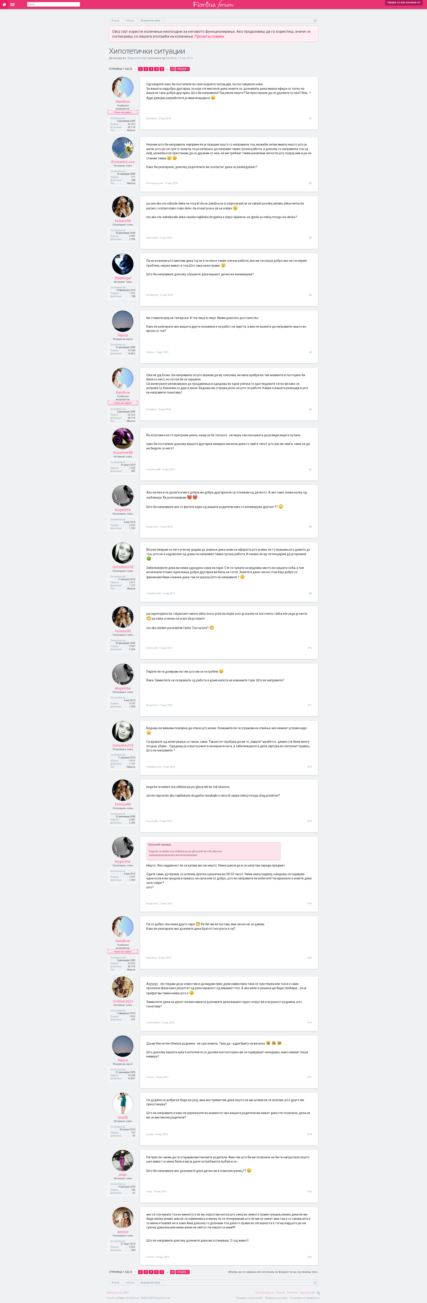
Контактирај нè (265, 1292)
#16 (310, 1022)
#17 (310, 1077)
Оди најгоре (307, 1292)
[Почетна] (4, 4)
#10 (310, 648)
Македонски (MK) (118, 1292)
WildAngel (123, 278)
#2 (310, 183)
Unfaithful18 (123, 567)
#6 (310, 409)
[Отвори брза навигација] (315, 20)
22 (172, 68)
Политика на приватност (305, 1298)
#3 (310, 237)
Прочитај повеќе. (210, 36)
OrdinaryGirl (123, 1001)
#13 (310, 821)
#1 (310, 118)
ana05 (123, 1117)
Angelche (123, 510)
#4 (310, 295)
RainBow (171, 58)
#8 (310, 526)
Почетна (292, 1292)
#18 (310, 1134)
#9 (310, 593)
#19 (310, 1191)
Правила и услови (276, 1298)
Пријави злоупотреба (249, 1298)
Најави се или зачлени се (403, 2)
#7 (310, 469)
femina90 (123, 221)
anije (123, 1175)
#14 (310, 903)
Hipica (123, 335)
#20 (310, 1257)
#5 (310, 352)
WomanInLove (123, 162)
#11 (310, 705)
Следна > (183, 68)
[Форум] (12, 4)
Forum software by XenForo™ (139, 1298)
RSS (318, 1292)
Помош (280, 1292)
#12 (310, 766)
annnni (122, 1232)
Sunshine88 (123, 453)
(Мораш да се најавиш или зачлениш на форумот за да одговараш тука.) (273, 1272)
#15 (310, 957)
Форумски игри (136, 58)
